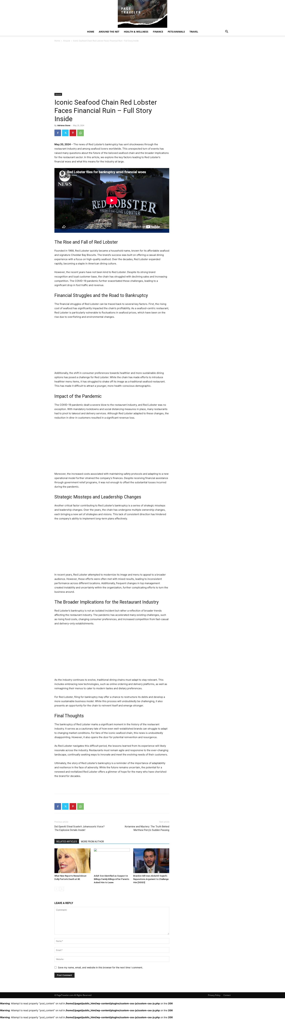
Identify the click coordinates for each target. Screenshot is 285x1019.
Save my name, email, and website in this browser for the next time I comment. (100, 967)
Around (66, 40)
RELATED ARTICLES (66, 841)
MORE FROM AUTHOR (92, 841)
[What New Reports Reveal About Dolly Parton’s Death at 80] (72, 860)
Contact (227, 995)
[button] (227, 32)
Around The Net (109, 31)
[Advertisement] (111, 68)
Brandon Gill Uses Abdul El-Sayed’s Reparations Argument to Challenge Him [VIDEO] (151, 879)
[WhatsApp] (80, 133)
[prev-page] (56, 889)
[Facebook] (57, 133)
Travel (194, 31)
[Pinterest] (73, 133)
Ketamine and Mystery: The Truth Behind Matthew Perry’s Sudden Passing (147, 828)
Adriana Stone (63, 125)
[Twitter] (65, 133)
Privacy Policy (214, 995)
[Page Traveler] (142, 14)
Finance (158, 31)
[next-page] (62, 889)
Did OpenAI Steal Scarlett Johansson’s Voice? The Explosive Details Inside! (79, 828)
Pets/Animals (176, 31)
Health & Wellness (136, 31)
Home (90, 31)
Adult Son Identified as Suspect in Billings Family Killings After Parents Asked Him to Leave (111, 879)
